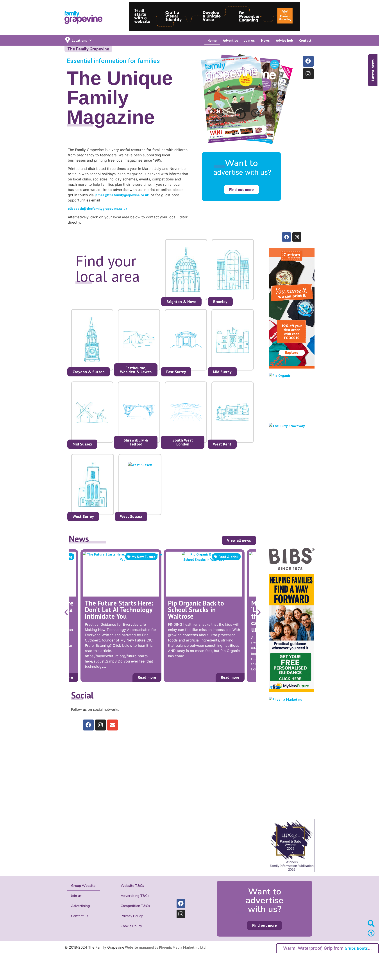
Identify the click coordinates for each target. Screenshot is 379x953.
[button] (66, 612)
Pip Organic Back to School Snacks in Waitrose (113, 609)
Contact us (79, 916)
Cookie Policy (131, 926)
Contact (305, 40)
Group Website (83, 885)
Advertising (80, 905)
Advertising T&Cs (135, 895)
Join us (249, 40)
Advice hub (284, 40)
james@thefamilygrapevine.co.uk (122, 195)
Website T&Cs (132, 885)
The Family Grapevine (88, 49)
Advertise (230, 40)
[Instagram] (308, 73)
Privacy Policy (132, 916)
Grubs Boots (356, 948)
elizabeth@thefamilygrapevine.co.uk (97, 208)
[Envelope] (112, 725)
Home (212, 40)
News (265, 40)
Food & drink (145, 556)
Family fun (230, 556)
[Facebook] (308, 61)
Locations (79, 40)
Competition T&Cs (135, 905)
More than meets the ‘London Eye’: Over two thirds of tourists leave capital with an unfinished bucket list (201, 616)
